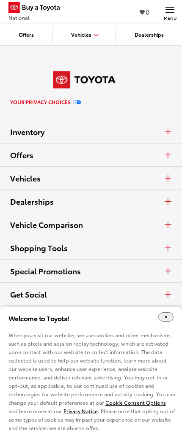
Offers (21, 154)
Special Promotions (45, 270)
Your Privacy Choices (40, 102)
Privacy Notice (80, 410)
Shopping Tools (39, 247)
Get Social (28, 294)
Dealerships (32, 201)
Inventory (27, 131)
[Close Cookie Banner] (166, 317)
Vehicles (25, 178)
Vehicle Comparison (46, 224)
